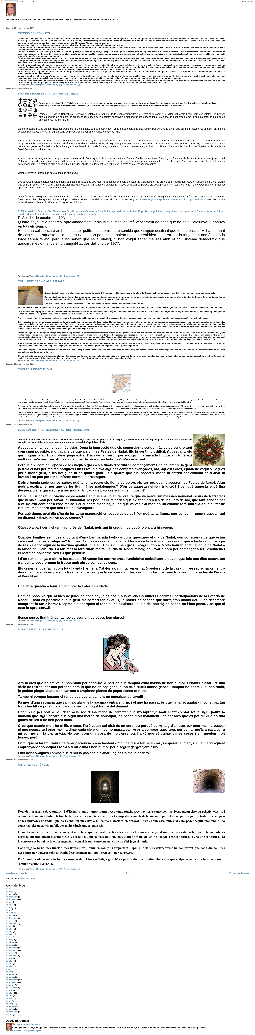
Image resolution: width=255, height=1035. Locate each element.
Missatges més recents (16, 873)
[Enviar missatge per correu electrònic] (78, 85)
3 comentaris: (70, 85)
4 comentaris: (70, 756)
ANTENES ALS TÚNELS (33, 764)
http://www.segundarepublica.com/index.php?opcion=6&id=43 (171, 199)
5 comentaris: (70, 621)
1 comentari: (70, 276)
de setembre (11, 924)
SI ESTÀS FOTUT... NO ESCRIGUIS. (41, 629)
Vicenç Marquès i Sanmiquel (27, 1024)
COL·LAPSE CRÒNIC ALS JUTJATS (41, 281)
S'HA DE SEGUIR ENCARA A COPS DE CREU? (48, 93)
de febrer (10, 942)
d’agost (9, 902)
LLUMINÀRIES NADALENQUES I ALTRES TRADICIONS (54, 429)
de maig (9, 907)
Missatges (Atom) (28, 878)
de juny (9, 932)
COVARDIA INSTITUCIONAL (36, 369)
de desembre (12, 897)
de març (9, 891)
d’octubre (10, 921)
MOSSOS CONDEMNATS (34, 33)
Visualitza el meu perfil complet (26, 1031)
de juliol (9, 905)
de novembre (12, 899)
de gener (10, 894)
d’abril (8, 889)
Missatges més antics (239, 873)
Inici (128, 873)
